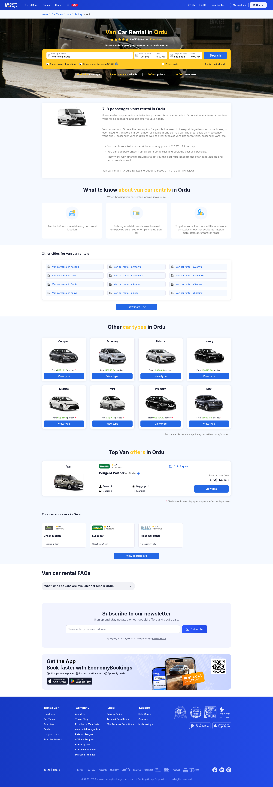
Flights (46, 5)
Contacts (143, 719)
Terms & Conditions (118, 719)
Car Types (49, 719)
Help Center (217, 5)
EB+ (71, 5)
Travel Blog (30, 5)
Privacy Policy (159, 638)
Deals (58, 5)
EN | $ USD (199, 5)
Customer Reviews (85, 749)
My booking (239, 5)
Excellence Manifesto (87, 724)
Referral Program (84, 734)
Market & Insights (85, 754)
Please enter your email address (87, 629)
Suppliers (49, 724)
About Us (80, 714)
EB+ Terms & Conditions (120, 724)
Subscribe (197, 629)
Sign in (260, 5)
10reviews (156, 39)
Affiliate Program (84, 739)
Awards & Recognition (87, 729)
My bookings (145, 724)
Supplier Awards (53, 739)
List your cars (51, 734)
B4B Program (82, 744)
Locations (49, 714)
